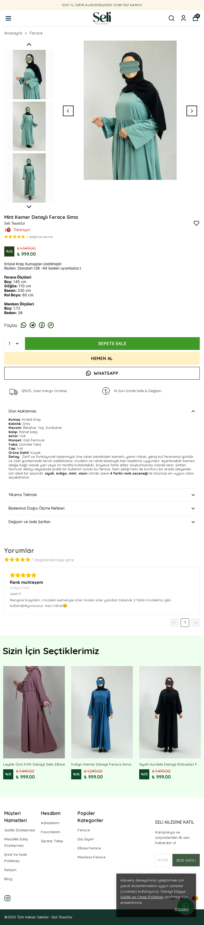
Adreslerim (50, 822)
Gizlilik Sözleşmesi (19, 830)
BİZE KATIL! (186, 860)
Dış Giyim (86, 839)
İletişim (10, 869)
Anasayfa (13, 33)
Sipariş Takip (52, 841)
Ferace (36, 33)
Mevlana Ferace (91, 857)
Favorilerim (50, 832)
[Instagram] (7, 898)
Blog (8, 878)
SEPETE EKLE (112, 343)
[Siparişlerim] (183, 18)
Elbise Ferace (89, 848)
